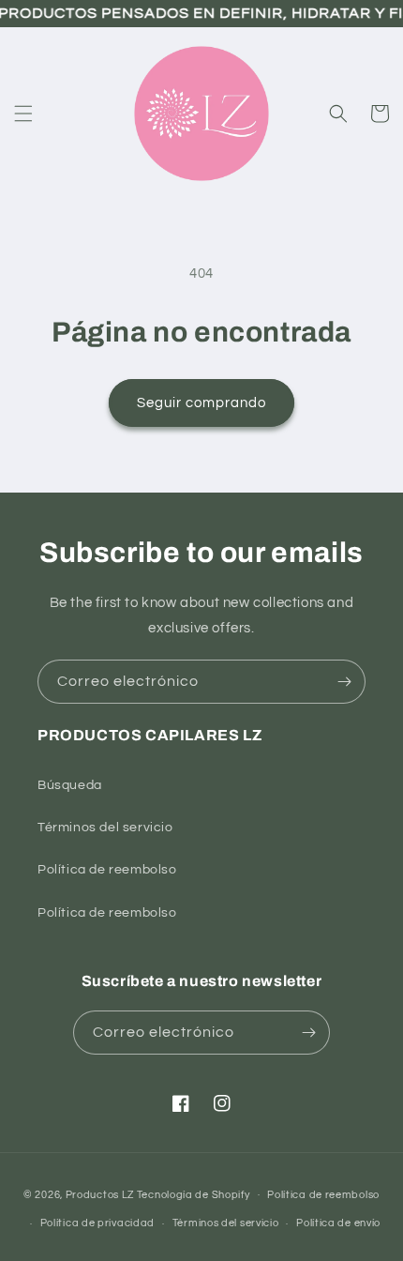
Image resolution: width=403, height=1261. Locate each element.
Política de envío (338, 1223)
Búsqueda (69, 785)
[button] (23, 113)
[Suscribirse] (344, 682)
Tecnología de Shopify (193, 1194)
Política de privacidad (97, 1223)
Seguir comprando (201, 403)
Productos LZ (100, 1194)
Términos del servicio (105, 827)
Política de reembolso (107, 869)
